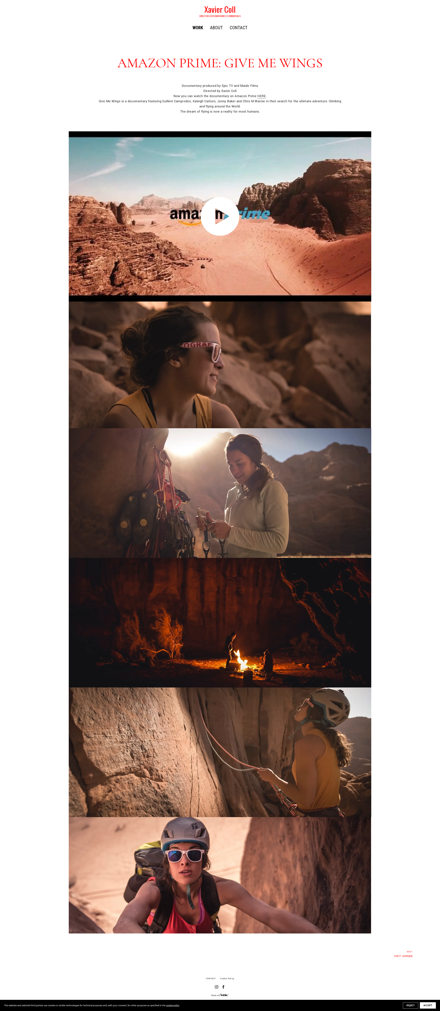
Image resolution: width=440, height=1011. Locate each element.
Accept (428, 1005)
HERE (261, 96)
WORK (197, 27)
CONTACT (239, 27)
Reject (410, 1005)
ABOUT (216, 27)
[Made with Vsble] (220, 995)
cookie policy (172, 1005)
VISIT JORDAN (403, 954)
